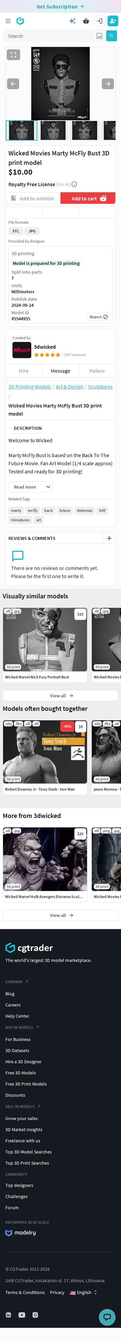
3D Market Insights (23, 1129)
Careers (13, 1005)
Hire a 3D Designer (23, 1062)
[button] (99, 35)
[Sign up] (113, 21)
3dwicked (45, 346)
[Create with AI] (72, 21)
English (80, 1292)
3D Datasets (17, 1050)
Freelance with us (22, 1141)
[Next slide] (108, 83)
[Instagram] (36, 1315)
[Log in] (99, 21)
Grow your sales (21, 1118)
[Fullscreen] (13, 54)
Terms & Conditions (25, 1292)
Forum (12, 1207)
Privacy (57, 1292)
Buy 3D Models (19, 1027)
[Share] (97, 212)
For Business (18, 1039)
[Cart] (86, 21)
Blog (9, 994)
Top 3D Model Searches (28, 1152)
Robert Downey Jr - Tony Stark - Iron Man (40, 789)
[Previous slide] (13, 83)
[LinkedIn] (9, 1315)
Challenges (16, 1196)
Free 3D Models (20, 1073)
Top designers (19, 1185)
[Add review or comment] (109, 538)
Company (14, 981)
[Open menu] (8, 21)
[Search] (111, 35)
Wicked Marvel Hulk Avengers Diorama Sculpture (46, 896)
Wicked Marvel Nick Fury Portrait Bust (37, 676)
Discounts (15, 1095)
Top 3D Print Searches (27, 1163)
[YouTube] (22, 1315)
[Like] (24, 212)
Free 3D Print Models (26, 1084)
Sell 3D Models (20, 1106)
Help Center (17, 1016)
